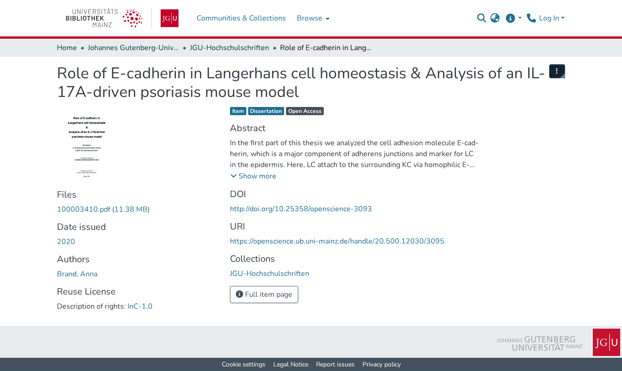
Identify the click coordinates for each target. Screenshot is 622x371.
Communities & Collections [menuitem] (241, 18)
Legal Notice (290, 364)
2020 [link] (66, 242)
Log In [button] (550, 18)
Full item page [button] (267, 295)
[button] (481, 18)
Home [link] (67, 48)
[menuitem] (312, 18)
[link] (122, 18)
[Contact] (531, 18)
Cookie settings (243, 364)
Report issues (335, 364)
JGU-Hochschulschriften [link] (229, 48)
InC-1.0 (140, 306)
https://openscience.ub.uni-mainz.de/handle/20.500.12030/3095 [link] (337, 241)
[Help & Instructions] (513, 18)
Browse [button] (309, 18)
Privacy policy (381, 364)
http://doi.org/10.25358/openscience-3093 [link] (301, 209)
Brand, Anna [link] (77, 274)
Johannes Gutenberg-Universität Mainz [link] (133, 48)
